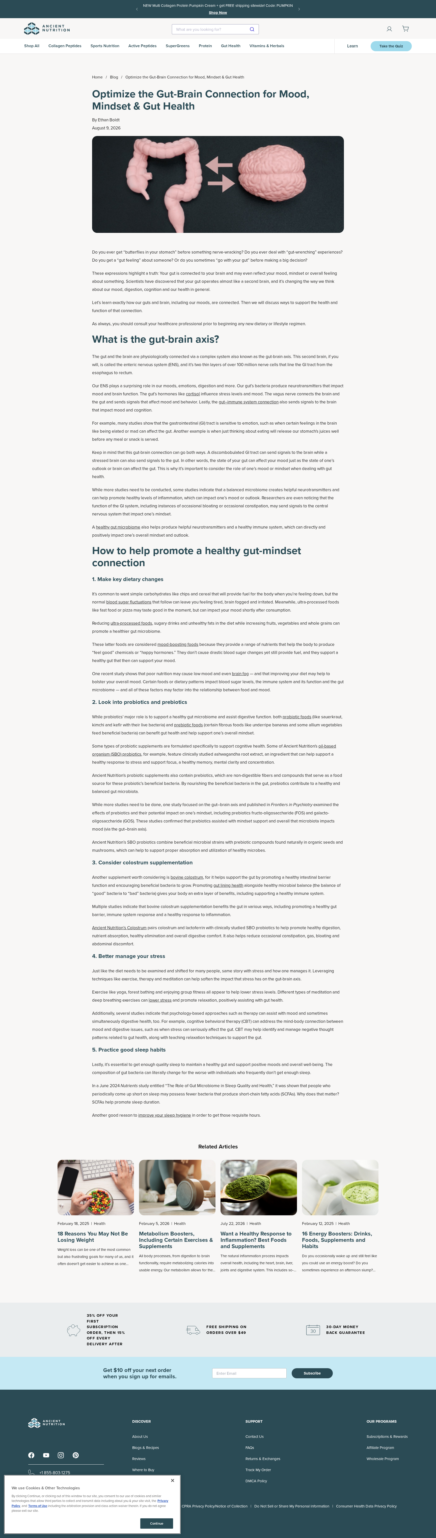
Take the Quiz (391, 46)
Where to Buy (143, 1469)
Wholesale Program (383, 1458)
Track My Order (258, 1469)
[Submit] (253, 29)
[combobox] (215, 29)
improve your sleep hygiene (164, 1115)
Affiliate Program (380, 1447)
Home (97, 77)
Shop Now (278, 9)
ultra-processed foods (131, 623)
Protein (205, 46)
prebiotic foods (188, 725)
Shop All (31, 46)
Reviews (139, 1458)
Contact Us (255, 1436)
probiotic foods (297, 717)
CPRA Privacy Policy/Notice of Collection (215, 1506)
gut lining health (228, 885)
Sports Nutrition (105, 46)
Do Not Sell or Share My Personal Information (291, 1506)
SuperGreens (178, 46)
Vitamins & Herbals (267, 46)
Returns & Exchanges (263, 1458)
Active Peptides (142, 46)
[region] (92, 1504)
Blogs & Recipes (145, 1447)
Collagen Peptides (64, 46)
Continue (156, 1523)
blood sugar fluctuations (128, 602)
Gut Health (230, 46)
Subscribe (312, 1373)
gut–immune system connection (249, 402)
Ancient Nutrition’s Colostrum (119, 928)
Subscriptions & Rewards (387, 1436)
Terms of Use (37, 1505)
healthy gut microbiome (118, 527)
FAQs (250, 1447)
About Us (140, 1436)
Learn (352, 46)
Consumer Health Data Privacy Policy (366, 1506)
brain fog (240, 674)
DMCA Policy (256, 1481)
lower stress (160, 1000)
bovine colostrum (187, 877)
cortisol (193, 394)
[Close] (172, 1480)
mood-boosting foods (177, 644)
